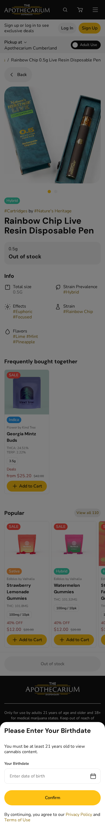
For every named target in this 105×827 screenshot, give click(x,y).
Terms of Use (17, 820)
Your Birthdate (16, 763)
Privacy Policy (79, 815)
